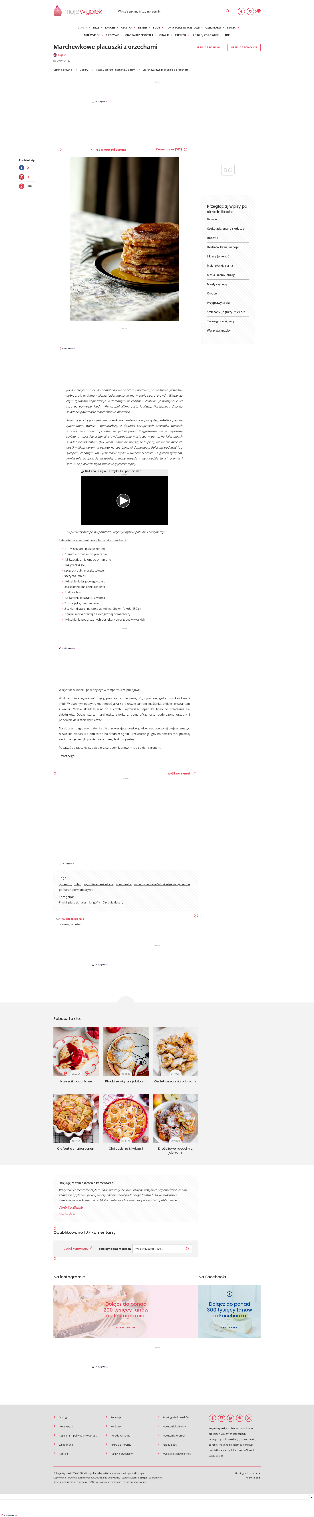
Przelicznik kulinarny (174, 1426)
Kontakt (63, 1453)
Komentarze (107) (169, 149)
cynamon (65, 884)
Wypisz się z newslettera (176, 1453)
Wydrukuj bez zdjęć (70, 924)
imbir (77, 884)
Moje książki (66, 1426)
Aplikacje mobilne (121, 1444)
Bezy (96, 27)
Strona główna (62, 69)
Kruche (110, 27)
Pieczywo (112, 35)
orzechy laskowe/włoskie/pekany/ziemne (162, 884)
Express (180, 35)
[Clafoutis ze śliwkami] (126, 1118)
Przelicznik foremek (173, 1435)
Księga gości (169, 1444)
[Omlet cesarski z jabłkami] (175, 1051)
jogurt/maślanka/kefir (98, 884)
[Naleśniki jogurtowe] (76, 1051)
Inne (227, 35)
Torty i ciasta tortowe (183, 27)
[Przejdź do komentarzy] (22, 186)
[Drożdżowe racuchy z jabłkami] (175, 1118)
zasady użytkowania (133, 1482)
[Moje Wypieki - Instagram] (250, 11)
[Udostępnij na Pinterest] (22, 177)
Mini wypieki (92, 35)
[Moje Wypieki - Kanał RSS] (248, 1418)
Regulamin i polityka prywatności (78, 1435)
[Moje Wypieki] (78, 11)
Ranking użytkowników (175, 1417)
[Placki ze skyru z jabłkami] (126, 1051)
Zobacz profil (126, 1327)
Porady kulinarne (120, 1435)
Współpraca (66, 1444)
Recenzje (116, 1417)
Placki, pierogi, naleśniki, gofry (115, 69)
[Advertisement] (157, 92)
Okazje (164, 35)
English (62, 55)
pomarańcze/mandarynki (76, 890)
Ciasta (82, 27)
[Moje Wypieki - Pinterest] (239, 1418)
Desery (142, 27)
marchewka (124, 884)
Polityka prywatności (110, 1482)
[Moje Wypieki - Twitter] (230, 1418)
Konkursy (116, 1426)
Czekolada (213, 27)
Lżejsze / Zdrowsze (205, 35)
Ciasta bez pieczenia (139, 35)
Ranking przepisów (122, 1453)
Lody (156, 27)
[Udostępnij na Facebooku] (22, 167)
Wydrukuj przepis (72, 919)
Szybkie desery (113, 902)
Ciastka (126, 27)
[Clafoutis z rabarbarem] (76, 1118)
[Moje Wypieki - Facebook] (241, 11)
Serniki (231, 27)
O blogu (63, 1417)
